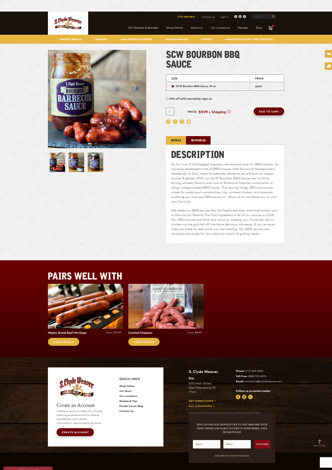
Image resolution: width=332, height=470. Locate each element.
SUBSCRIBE (262, 444)
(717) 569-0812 (186, 16)
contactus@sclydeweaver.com (263, 381)
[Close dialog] (55, 369)
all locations (200, 406)
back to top (319, 445)
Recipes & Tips (128, 401)
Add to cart (269, 111)
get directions (201, 400)
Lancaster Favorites (136, 39)
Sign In (224, 16)
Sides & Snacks (176, 39)
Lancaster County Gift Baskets (249, 39)
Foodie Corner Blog (131, 406)
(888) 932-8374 (257, 376)
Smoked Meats (70, 39)
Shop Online (126, 386)
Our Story (125, 391)
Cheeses (101, 39)
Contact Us (208, 16)
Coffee (206, 39)
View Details (63, 342)
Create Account (75, 432)
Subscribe (31, 458)
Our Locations (128, 396)
